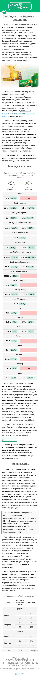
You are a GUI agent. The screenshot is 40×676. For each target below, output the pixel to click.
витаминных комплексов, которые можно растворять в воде (18, 113)
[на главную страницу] (20, 6)
